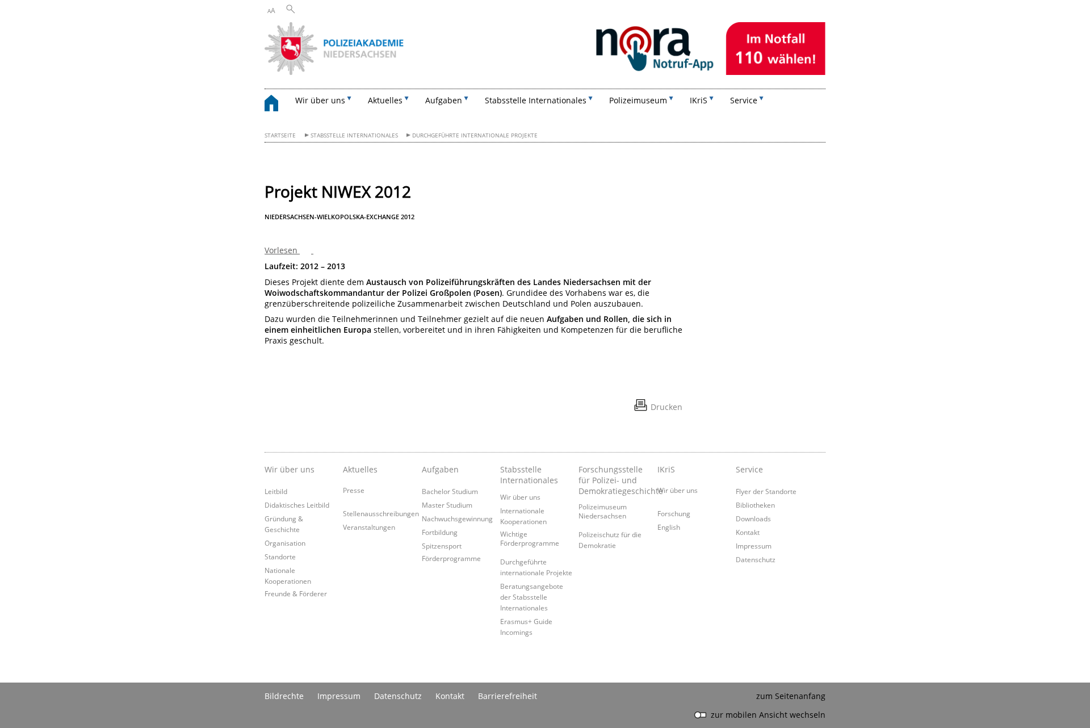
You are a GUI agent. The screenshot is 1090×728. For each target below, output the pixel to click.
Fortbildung (440, 532)
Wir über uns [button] (320, 100)
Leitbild (276, 491)
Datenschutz (755, 559)
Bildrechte (284, 696)
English (668, 527)
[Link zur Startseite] (545, 71)
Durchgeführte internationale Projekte (475, 135)
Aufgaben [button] (443, 100)
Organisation (285, 542)
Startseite (280, 135)
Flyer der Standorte (766, 491)
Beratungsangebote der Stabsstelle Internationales (531, 596)
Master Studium (447, 504)
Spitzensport (442, 545)
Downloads (753, 518)
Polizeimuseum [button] (638, 100)
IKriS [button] (698, 100)
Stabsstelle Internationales (354, 135)
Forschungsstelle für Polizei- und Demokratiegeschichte (614, 480)
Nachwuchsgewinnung (457, 518)
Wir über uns (520, 496)
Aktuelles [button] (385, 100)
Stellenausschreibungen (381, 513)
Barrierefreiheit (507, 696)
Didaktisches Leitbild (297, 504)
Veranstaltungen (369, 527)
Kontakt (748, 532)
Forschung (673, 513)
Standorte (280, 556)
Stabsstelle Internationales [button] (535, 100)
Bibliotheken (755, 504)
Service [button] (743, 100)
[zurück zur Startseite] (277, 104)
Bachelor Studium (450, 491)
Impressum (754, 545)
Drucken (666, 406)
